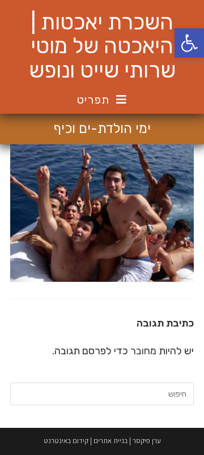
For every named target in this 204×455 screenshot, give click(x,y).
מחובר (143, 351)
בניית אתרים (111, 440)
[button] (189, 43)
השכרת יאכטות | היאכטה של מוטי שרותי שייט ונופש (102, 46)
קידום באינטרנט (66, 440)
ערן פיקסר (147, 440)
